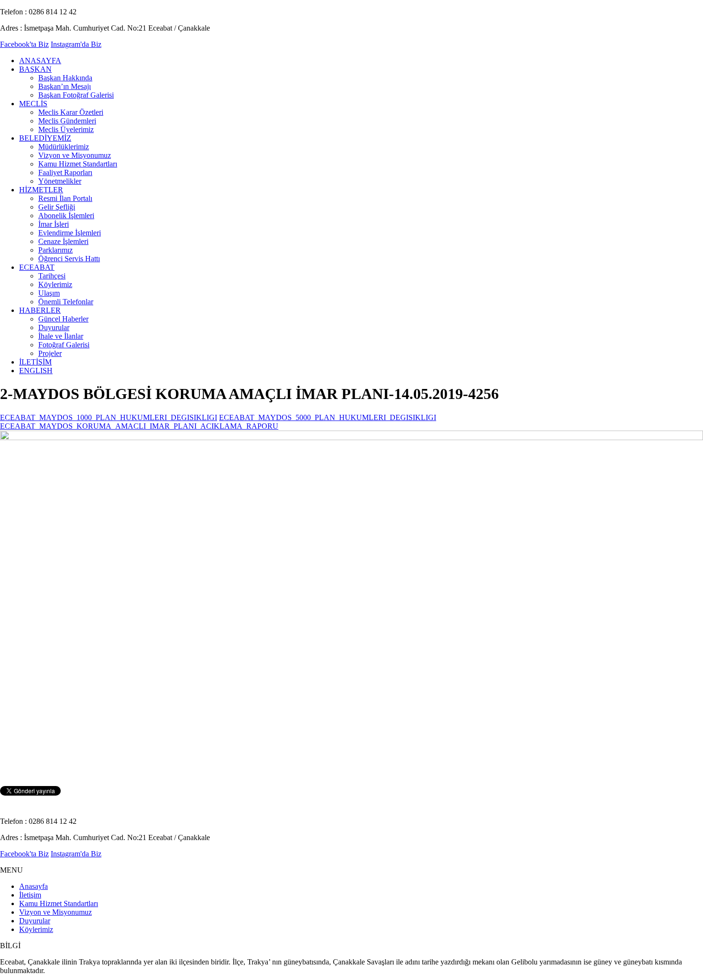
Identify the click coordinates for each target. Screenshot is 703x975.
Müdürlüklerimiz (63, 147)
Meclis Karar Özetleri (70, 112)
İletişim (30, 895)
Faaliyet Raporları (65, 172)
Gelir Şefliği (56, 207)
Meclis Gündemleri (67, 121)
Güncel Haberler (63, 319)
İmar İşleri (53, 224)
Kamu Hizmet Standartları (77, 164)
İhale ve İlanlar (60, 336)
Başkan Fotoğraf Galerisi (76, 95)
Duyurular (53, 327)
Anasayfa (33, 886)
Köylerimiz (55, 284)
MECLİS (33, 104)
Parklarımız (55, 250)
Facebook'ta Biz (24, 44)
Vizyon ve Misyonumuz (74, 155)
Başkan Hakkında (65, 78)
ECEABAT (37, 267)
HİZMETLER (41, 190)
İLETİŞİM (35, 362)
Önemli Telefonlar (65, 302)
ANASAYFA (40, 60)
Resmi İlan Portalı (65, 198)
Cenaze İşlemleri (63, 241)
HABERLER (40, 310)
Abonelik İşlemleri (66, 215)
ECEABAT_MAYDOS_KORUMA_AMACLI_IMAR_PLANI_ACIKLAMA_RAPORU (139, 426)
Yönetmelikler (59, 181)
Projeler (50, 353)
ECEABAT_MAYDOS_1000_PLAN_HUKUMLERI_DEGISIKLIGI (108, 417)
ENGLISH (36, 370)
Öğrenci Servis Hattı (69, 259)
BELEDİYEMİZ (45, 138)
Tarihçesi (52, 276)
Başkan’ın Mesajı (64, 86)
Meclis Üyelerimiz (66, 129)
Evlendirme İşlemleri (69, 233)
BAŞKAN (35, 69)
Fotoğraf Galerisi (63, 345)
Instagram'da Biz (76, 44)
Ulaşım (49, 293)
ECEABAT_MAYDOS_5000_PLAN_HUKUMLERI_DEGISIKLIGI (327, 417)
